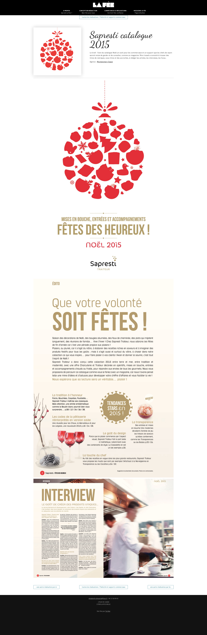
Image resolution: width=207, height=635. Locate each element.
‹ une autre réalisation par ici (46, 587)
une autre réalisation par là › (160, 587)
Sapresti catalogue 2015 (121, 39)
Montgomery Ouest (105, 62)
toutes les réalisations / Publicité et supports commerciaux (103, 17)
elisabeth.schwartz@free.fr (98, 598)
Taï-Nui (107, 611)
